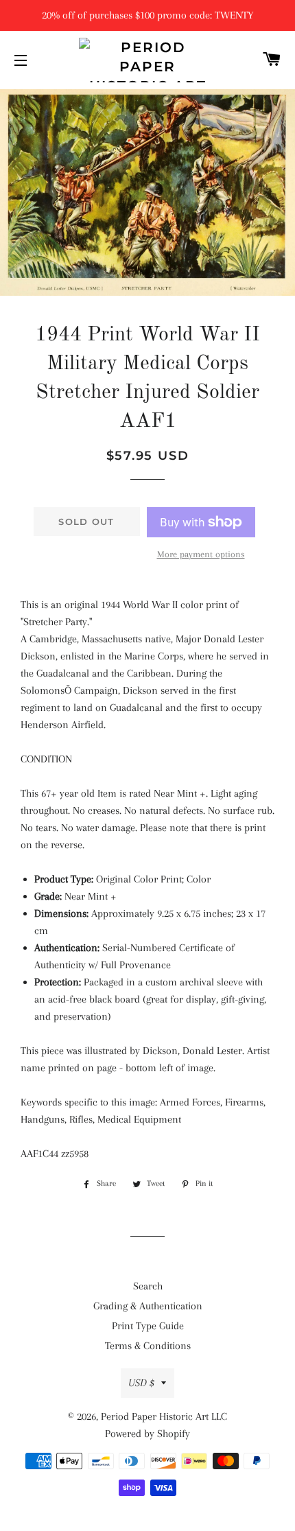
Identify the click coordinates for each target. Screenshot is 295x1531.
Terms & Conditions (148, 1346)
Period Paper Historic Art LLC (164, 1416)
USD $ (141, 1383)
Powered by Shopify (147, 1433)
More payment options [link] (201, 554)
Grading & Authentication (147, 1306)
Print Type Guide (148, 1326)
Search (148, 1286)
